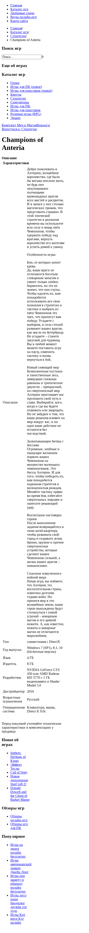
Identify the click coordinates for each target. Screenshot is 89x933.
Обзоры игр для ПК (19, 826)
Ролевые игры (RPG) (25, 114)
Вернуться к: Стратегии (19, 129)
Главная (16, 5)
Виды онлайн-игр (23, 17)
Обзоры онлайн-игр (18, 818)
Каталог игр (19, 9)
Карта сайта (19, 21)
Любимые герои (22, 13)
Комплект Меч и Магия (19, 125)
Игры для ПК (20, 106)
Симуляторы (19, 102)
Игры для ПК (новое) (26, 87)
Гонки (14, 83)
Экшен (15, 118)
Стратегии (18, 36)
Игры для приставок (25, 110)
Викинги (43, 125)
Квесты (15, 94)
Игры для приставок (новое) (31, 90)
